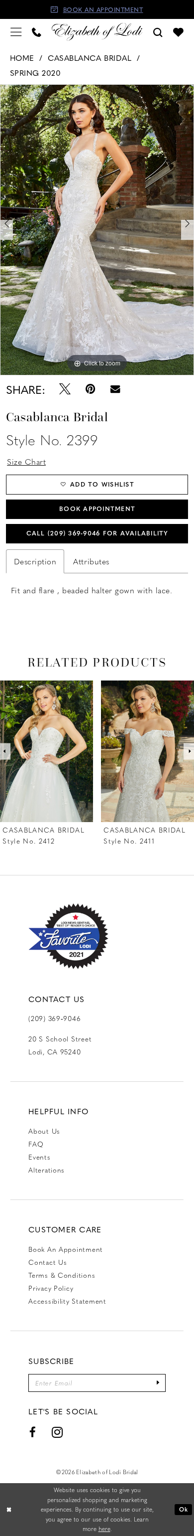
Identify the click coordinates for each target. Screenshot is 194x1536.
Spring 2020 (35, 72)
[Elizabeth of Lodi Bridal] (97, 32)
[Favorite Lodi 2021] (68, 936)
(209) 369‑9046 (54, 1018)
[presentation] (46, 751)
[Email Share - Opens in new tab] (115, 389)
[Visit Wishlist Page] (178, 32)
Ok (183, 1509)
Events (39, 1157)
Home (22, 57)
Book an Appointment (65, 1249)
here (104, 1529)
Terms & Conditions (61, 1275)
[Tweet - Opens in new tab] (65, 389)
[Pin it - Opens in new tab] (91, 389)
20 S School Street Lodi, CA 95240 (60, 1044)
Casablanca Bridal (89, 57)
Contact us (47, 1262)
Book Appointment (97, 508)
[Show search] (158, 31)
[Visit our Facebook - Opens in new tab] (32, 1432)
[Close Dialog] (9, 1509)
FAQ (35, 1144)
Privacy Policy (50, 1288)
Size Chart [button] (26, 461)
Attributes (91, 561)
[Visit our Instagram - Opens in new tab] (57, 1432)
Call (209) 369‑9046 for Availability (97, 532)
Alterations (46, 1170)
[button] (15, 32)
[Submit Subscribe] (158, 1383)
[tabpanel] (97, 230)
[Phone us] (36, 31)
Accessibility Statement (67, 1301)
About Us (44, 1131)
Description (35, 561)
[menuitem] (15, 32)
